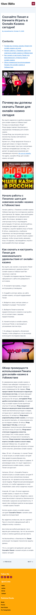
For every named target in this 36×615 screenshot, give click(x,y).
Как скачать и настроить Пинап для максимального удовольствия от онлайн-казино (17, 57)
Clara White (8, 3)
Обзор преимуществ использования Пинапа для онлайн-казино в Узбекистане (17, 65)
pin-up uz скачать (24, 153)
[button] (33, 3)
